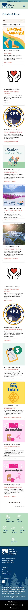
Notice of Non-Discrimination (13, 605)
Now (22, 531)
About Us (4, 567)
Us (14, 542)
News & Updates (6, 571)
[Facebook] (14, 581)
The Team (14, 531)
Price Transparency (13, 602)
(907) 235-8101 (17, 1)
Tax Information (14, 608)
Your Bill (19, 520)
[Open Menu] (24, 5)
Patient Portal (10, 520)
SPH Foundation (6, 573)
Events (5, 531)
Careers (4, 569)
